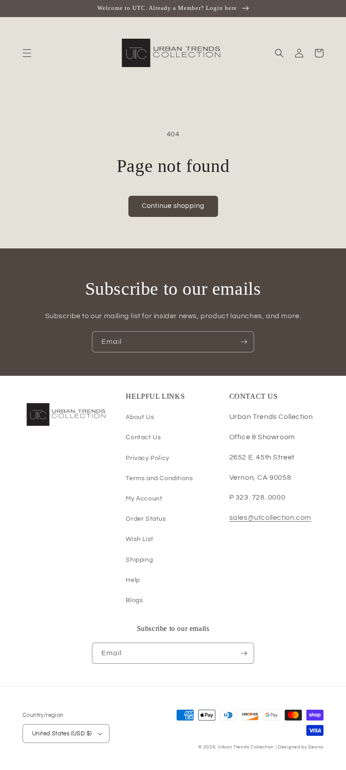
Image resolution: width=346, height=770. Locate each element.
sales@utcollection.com (270, 517)
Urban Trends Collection (246, 747)
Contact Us (143, 437)
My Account (144, 498)
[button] (27, 53)
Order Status (146, 519)
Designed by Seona (300, 747)
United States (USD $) (61, 733)
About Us (140, 417)
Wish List (139, 539)
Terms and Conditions (159, 478)
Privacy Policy (147, 458)
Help (133, 580)
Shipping (139, 560)
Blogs (134, 600)
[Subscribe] (244, 341)
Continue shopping (173, 206)
